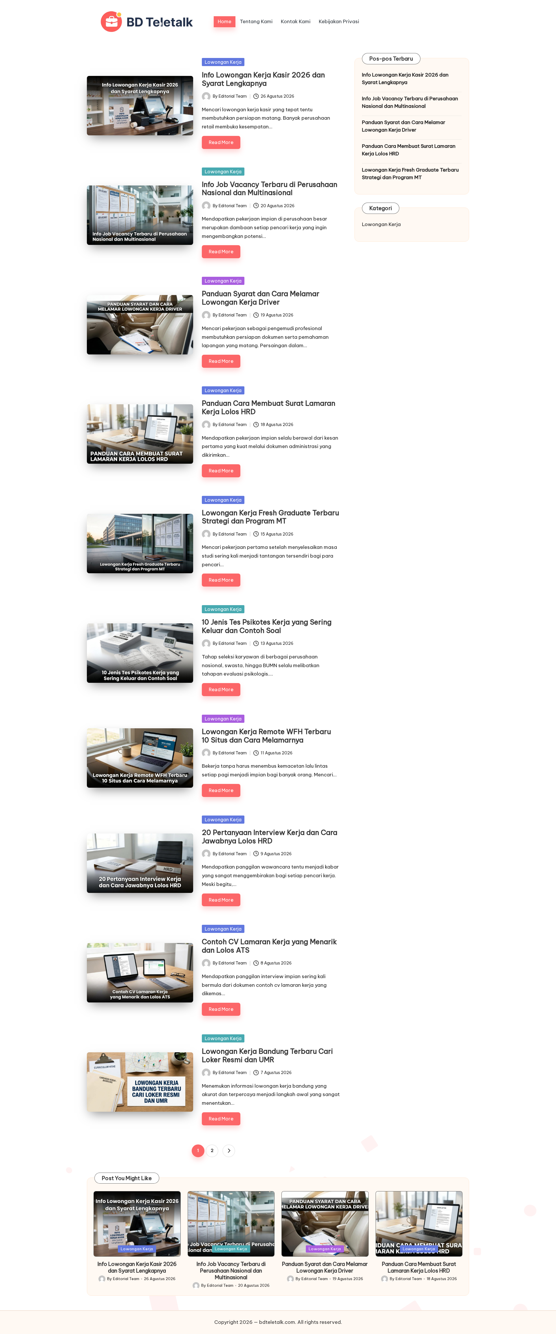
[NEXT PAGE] (228, 1150)
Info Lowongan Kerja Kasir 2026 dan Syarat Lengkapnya (263, 79)
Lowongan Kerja (223, 62)
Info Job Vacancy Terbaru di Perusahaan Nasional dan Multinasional (269, 188)
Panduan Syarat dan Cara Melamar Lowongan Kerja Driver (260, 297)
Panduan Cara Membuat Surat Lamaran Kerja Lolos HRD (268, 407)
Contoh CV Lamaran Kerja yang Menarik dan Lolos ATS (269, 945)
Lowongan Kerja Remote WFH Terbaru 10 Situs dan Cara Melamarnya (266, 735)
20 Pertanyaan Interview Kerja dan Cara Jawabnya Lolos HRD (269, 836)
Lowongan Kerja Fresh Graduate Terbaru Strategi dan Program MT (270, 516)
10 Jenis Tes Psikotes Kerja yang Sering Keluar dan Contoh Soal (267, 626)
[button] (228, 1150)
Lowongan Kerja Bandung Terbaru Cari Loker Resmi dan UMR (267, 1055)
